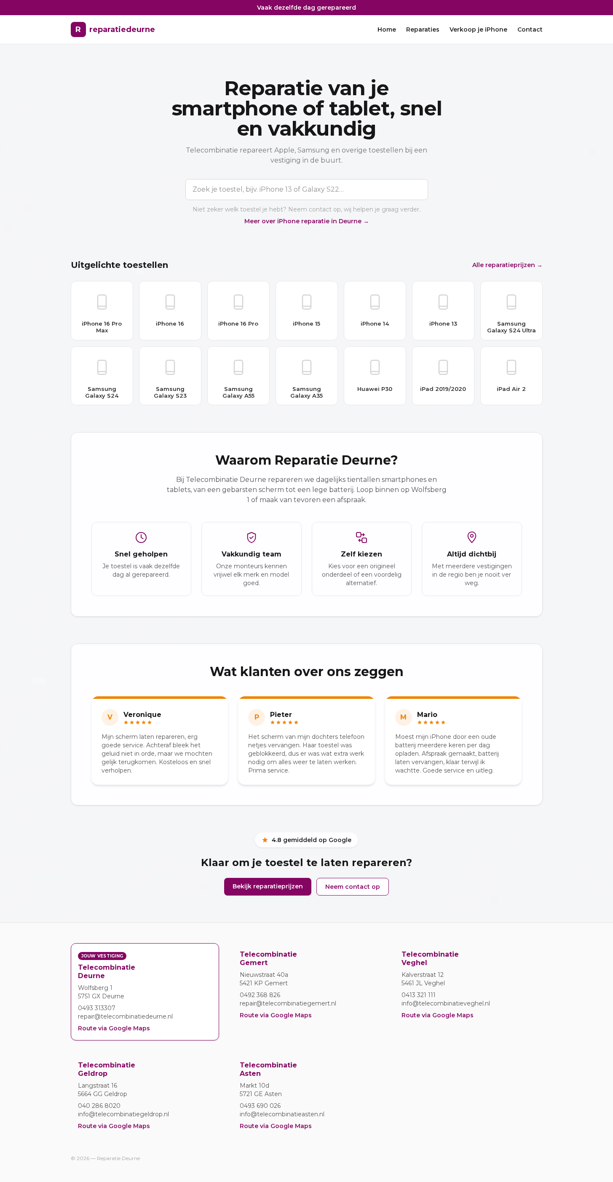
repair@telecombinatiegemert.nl (288, 1003)
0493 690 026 (260, 1106)
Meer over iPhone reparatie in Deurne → (306, 221)
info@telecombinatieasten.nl (282, 1114)
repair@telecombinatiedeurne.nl (125, 1016)
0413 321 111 (419, 995)
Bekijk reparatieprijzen (268, 886)
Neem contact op (352, 887)
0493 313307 (96, 1008)
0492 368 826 (260, 995)
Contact (530, 29)
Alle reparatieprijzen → (507, 265)
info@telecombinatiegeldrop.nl (123, 1114)
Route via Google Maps (114, 1028)
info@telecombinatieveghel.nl (446, 1003)
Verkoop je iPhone (478, 29)
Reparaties (422, 29)
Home (386, 29)
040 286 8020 (99, 1106)
